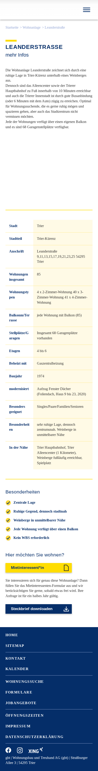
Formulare (18, 692)
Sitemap (14, 646)
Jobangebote (20, 703)
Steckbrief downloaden (31, 609)
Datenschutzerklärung (34, 737)
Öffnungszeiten (24, 715)
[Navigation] (86, 10)
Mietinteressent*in (27, 568)
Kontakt (15, 658)
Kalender (17, 669)
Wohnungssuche (24, 681)
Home (11, 635)
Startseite (11, 27)
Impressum (18, 726)
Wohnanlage (32, 27)
